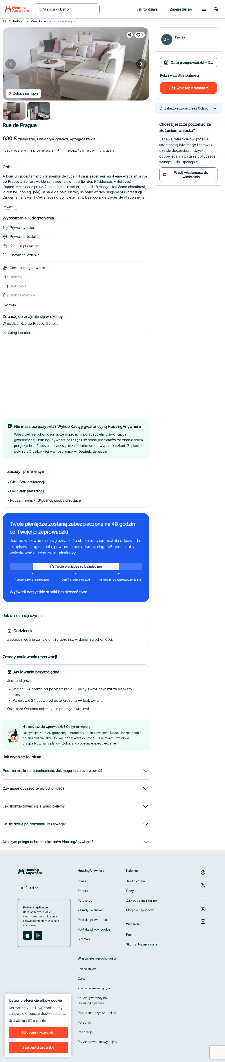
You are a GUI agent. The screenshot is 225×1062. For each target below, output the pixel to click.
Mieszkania (39, 21)
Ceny (130, 891)
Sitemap (84, 939)
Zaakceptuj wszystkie (38, 1047)
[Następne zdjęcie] (141, 64)
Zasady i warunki (90, 910)
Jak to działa (135, 881)
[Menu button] (204, 9)
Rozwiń (10, 206)
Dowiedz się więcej (93, 451)
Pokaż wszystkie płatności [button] (179, 75)
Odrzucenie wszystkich (38, 1032)
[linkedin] (203, 897)
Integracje (85, 1032)
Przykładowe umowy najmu (97, 1042)
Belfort (18, 21)
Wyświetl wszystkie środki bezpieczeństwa (48, 592)
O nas (82, 881)
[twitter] (203, 884)
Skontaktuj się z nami (141, 944)
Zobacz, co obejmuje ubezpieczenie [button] (89, 743)
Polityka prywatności (93, 920)
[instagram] (203, 921)
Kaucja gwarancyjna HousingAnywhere (92, 1000)
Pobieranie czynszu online (97, 1013)
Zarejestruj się (181, 9)
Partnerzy (85, 900)
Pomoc (131, 934)
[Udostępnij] (130, 35)
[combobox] (29, 888)
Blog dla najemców (140, 910)
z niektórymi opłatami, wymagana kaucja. (66, 139)
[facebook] (203, 872)
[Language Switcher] (216, 9)
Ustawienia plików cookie (27, 1021)
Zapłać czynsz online (141, 900)
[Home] (16, 9)
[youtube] (203, 909)
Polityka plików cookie (94, 929)
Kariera (83, 891)
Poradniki (84, 1022)
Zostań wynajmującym (94, 988)
